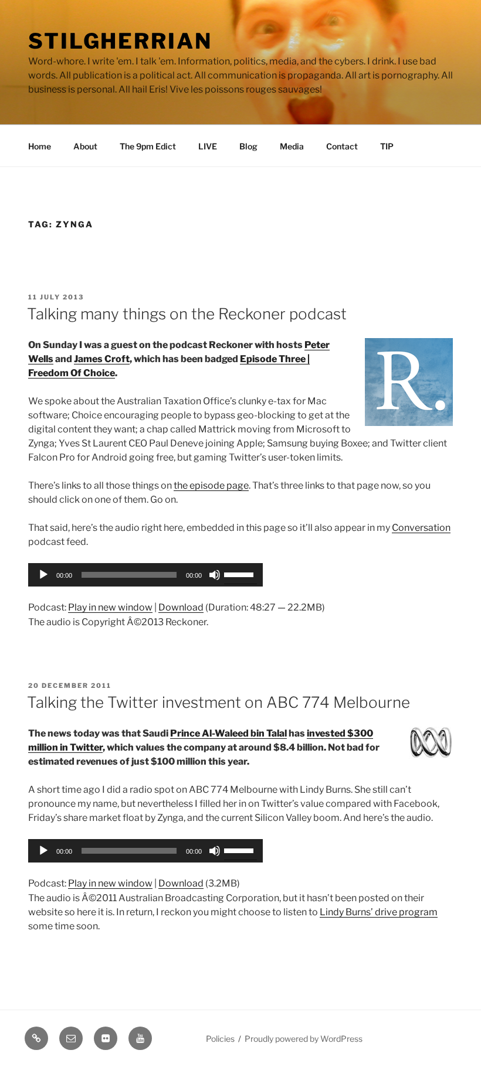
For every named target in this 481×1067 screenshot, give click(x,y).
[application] (145, 575)
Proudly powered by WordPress (304, 1039)
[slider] (240, 573)
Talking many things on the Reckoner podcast (187, 314)
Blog (248, 146)
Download (181, 607)
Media (292, 146)
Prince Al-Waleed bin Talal (228, 733)
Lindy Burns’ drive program (379, 912)
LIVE (207, 146)
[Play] (43, 575)
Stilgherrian (120, 41)
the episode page (211, 485)
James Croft (102, 358)
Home (39, 146)
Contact (342, 146)
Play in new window (110, 607)
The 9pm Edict (148, 146)
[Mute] (215, 575)
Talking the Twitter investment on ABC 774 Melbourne (218, 702)
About (85, 146)
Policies (220, 1039)
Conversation (421, 527)
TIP (387, 146)
